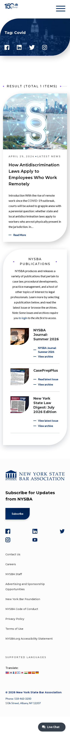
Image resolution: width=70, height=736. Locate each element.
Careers (10, 564)
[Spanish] (33, 672)
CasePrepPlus (45, 370)
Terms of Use (14, 628)
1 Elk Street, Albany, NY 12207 (23, 703)
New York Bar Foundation (22, 599)
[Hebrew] (18, 672)
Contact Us (12, 554)
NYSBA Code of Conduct (21, 609)
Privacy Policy (14, 619)
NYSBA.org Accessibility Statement (29, 638)
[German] (37, 672)
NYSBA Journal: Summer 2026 (46, 334)
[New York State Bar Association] (11, 9)
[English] (7, 672)
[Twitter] (62, 531)
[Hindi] (25, 672)
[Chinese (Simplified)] (29, 672)
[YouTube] (34, 539)
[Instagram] (7, 539)
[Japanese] (22, 672)
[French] (14, 672)
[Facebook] (7, 531)
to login (23, 318)
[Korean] (11, 672)
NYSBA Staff (13, 574)
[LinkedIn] (34, 531)
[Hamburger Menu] (60, 9)
